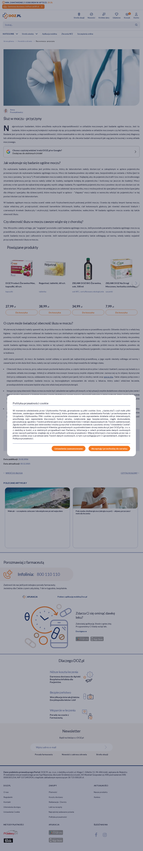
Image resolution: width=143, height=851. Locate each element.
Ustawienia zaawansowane (68, 448)
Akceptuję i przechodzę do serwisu (109, 448)
